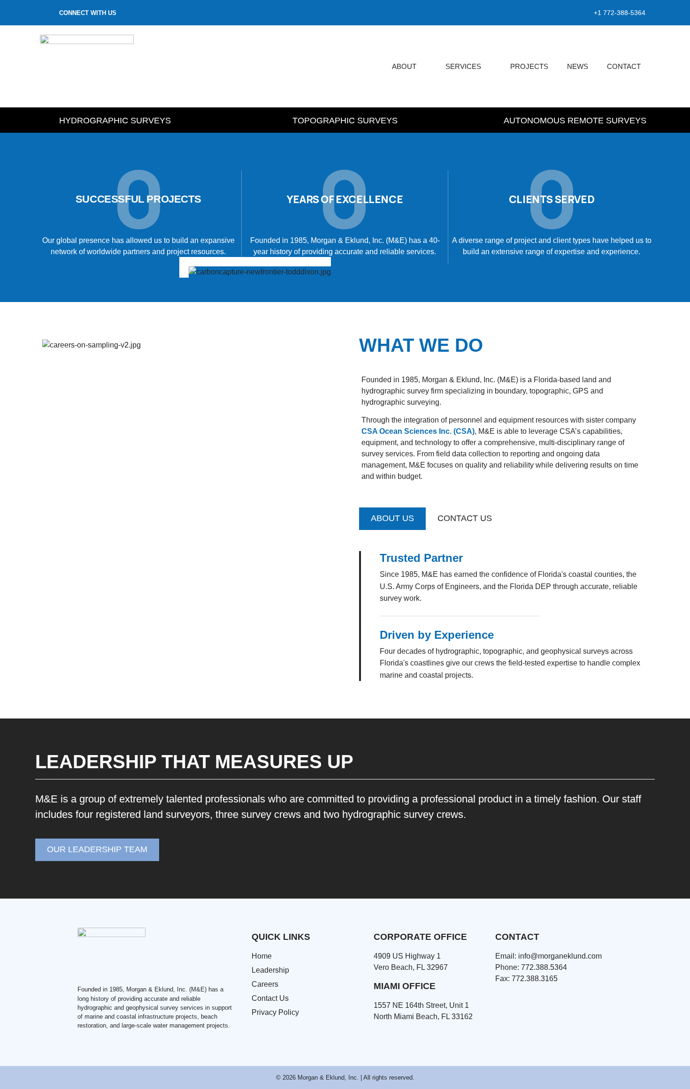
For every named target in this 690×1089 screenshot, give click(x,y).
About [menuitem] (404, 66)
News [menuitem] (577, 66)
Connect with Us (87, 12)
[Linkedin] (48, 13)
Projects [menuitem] (529, 66)
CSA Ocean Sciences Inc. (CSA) (418, 431)
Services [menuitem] (463, 66)
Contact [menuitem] (624, 66)
